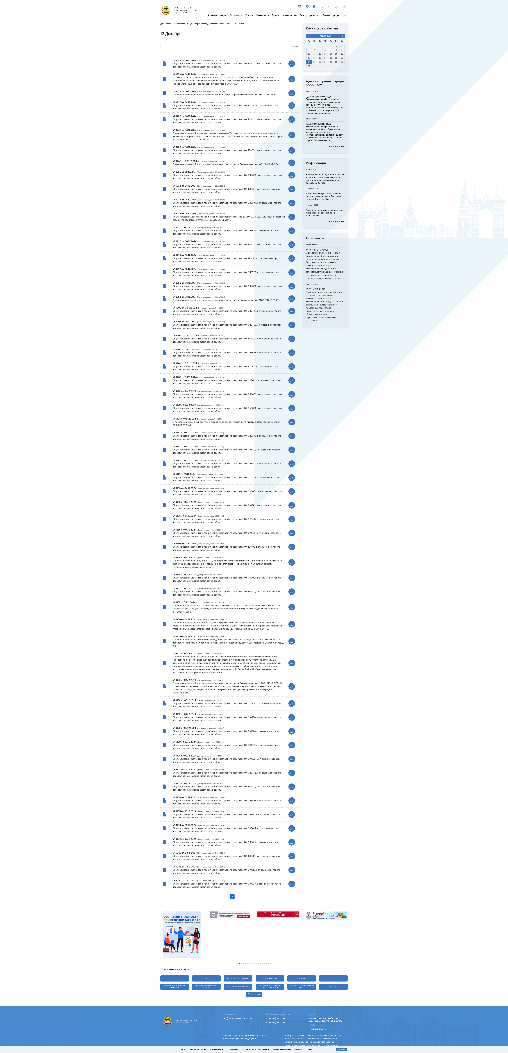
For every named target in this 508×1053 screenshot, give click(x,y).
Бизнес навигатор (269, 978)
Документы (235, 15)
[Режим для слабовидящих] (336, 6)
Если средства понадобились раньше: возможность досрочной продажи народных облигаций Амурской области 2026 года (325, 179)
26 (320, 62)
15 (336, 54)
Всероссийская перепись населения (174, 986)
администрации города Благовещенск (185, 10)
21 (331, 58)
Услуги (249, 15)
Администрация (217, 15)
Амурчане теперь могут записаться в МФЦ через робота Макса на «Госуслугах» (325, 213)
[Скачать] (291, 63)
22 (336, 58)
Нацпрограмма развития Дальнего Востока (270, 986)
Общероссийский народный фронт (302, 986)
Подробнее (307, 1049)
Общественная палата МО (238, 978)
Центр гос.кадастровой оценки (206, 986)
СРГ (206, 978)
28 (331, 62)
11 (315, 54)
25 (314, 62)
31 (309, 66)
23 (342, 58)
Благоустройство (310, 15)
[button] (237, 963)
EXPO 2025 (333, 986)
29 (336, 62)
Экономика (262, 15)
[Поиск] (321, 6)
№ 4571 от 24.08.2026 (317, 250)
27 (325, 62)
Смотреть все (335, 146)
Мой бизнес (302, 978)
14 (331, 54)
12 (320, 54)
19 (320, 58)
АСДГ (175, 978)
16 (342, 54)
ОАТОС (333, 978)
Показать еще (254, 994)
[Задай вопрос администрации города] (328, 6)
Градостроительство (284, 15)
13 (325, 54)
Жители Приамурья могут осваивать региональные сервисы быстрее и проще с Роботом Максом (325, 196)
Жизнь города (331, 15)
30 (342, 62)
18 (314, 58)
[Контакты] (344, 6)
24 (309, 62)
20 (325, 58)
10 (309, 54)
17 (309, 58)
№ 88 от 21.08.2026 (315, 289)
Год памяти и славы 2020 (238, 986)
